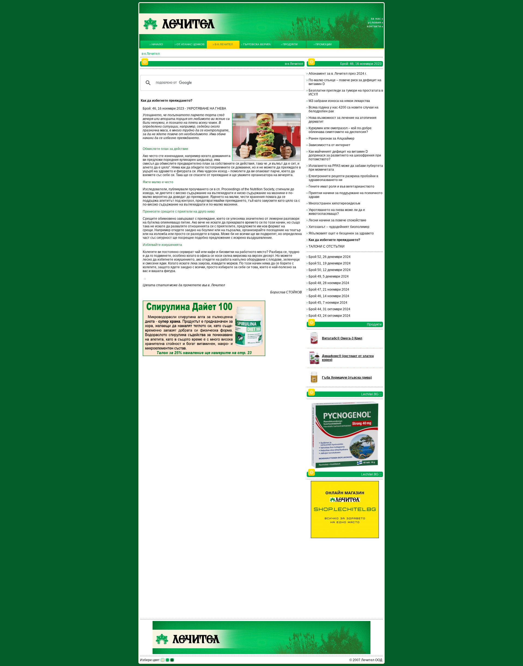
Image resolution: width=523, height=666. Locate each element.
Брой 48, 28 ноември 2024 (329, 283)
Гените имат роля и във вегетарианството (341, 186)
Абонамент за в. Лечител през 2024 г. (338, 74)
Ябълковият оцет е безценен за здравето (341, 233)
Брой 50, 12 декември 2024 (330, 270)
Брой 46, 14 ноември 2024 (329, 296)
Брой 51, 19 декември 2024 (330, 263)
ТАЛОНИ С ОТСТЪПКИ (327, 246)
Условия (374, 22)
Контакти (374, 26)
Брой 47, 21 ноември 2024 (329, 289)
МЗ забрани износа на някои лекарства (339, 101)
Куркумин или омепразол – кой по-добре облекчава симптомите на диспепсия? (340, 130)
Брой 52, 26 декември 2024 (330, 257)
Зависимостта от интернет (329, 145)
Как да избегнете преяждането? (334, 240)
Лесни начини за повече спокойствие (337, 220)
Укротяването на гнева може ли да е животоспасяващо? (337, 212)
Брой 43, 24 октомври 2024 (329, 316)
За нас (376, 18)
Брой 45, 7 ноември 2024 (328, 303)
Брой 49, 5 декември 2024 (329, 276)
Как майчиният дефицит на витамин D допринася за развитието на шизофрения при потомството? (345, 155)
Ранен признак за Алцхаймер (331, 138)
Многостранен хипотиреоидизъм (334, 203)
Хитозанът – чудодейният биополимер (339, 227)
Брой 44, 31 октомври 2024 (329, 309)
